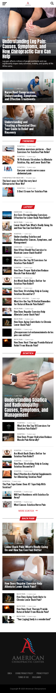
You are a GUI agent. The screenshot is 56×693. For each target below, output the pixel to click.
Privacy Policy (43, 673)
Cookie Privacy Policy (24, 673)
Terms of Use (23, 677)
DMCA (10, 673)
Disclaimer (36, 677)
